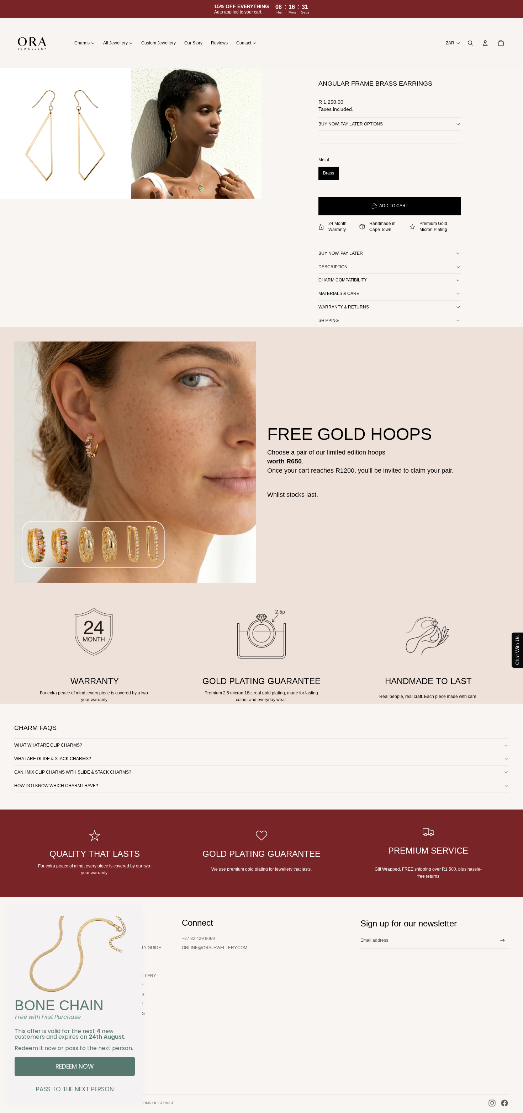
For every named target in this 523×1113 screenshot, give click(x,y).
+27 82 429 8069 (198, 938)
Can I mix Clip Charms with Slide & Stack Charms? (72, 772)
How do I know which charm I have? (56, 785)
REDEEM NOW (75, 1066)
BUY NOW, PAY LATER (340, 253)
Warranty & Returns (343, 307)
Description (333, 266)
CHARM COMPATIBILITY (342, 280)
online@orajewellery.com (214, 947)
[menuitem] (84, 42)
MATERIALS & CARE (338, 293)
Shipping (328, 320)
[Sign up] (502, 940)
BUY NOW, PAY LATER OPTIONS (350, 124)
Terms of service (156, 1103)
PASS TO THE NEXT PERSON (75, 1089)
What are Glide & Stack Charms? (52, 758)
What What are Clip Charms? (48, 745)
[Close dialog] (133, 914)
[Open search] (470, 43)
